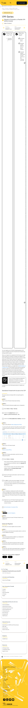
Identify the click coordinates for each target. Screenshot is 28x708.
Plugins (3, 595)
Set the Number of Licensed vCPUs (11, 507)
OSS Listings (5, 675)
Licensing (20, 656)
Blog (4, 672)
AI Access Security (5, 611)
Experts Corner (5, 651)
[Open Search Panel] (11, 3)
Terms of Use (5, 695)
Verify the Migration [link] (11, 513)
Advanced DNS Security (6, 609)
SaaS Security (4, 615)
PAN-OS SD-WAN (5, 592)
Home (3, 8)
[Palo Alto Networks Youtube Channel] (13, 700)
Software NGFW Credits (13, 8)
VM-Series (6, 8)
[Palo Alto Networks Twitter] (10, 700)
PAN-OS (3, 590)
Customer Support (6, 684)
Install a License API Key (7, 449)
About (4, 681)
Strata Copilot (22, 3)
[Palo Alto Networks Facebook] (4, 700)
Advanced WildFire (5, 604)
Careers (4, 683)
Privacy (4, 692)
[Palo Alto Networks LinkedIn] (7, 700)
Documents (5, 696)
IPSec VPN (4, 626)
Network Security (7, 656)
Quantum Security (5, 629)
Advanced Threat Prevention (7, 607)
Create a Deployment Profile (16, 424)
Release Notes (5, 669)
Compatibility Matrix (6, 649)
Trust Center (5, 694)
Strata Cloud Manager (6, 580)
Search (4, 671)
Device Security (5, 612)
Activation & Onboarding (14, 656)
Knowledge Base (6, 687)
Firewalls (4, 589)
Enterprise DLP (5, 614)
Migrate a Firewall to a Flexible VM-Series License (11, 9)
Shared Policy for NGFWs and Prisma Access (10, 624)
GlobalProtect (5, 638)
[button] (27, 566)
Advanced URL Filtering (6, 606)
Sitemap (4, 676)
